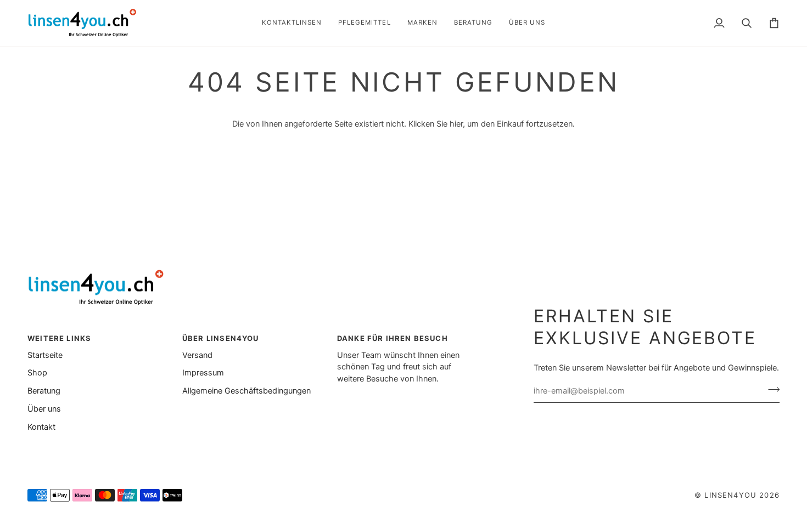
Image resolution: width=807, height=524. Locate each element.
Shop (37, 373)
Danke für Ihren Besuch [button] (392, 338)
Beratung (43, 391)
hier (456, 124)
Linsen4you (730, 495)
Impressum (203, 373)
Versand (197, 355)
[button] (292, 23)
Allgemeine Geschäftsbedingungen (246, 391)
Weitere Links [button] (59, 338)
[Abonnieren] (770, 389)
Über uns (44, 409)
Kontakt (41, 427)
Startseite (45, 355)
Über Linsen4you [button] (220, 338)
